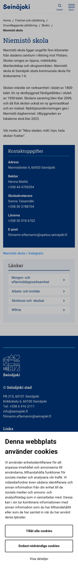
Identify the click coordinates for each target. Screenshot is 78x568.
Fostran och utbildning (30, 20)
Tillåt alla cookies (39, 531)
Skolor (46, 25)
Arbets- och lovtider (26, 291)
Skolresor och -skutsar (28, 301)
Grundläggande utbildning (20, 25)
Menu (71, 10)
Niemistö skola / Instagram (23, 253)
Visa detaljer (39, 558)
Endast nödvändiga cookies (39, 545)
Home (7, 20)
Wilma (16, 310)
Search (60, 9)
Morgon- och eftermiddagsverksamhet (30, 280)
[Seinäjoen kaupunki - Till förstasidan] (16, 7)
